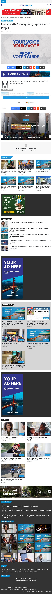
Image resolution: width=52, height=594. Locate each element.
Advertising (34, 591)
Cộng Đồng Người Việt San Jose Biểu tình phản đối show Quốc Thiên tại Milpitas (25, 171)
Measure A (38, 569)
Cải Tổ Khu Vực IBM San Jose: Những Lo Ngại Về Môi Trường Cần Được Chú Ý (43, 95)
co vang (19, 569)
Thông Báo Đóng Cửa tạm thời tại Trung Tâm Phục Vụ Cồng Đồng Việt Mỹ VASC (43, 187)
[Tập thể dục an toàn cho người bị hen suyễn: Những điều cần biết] (26, 548)
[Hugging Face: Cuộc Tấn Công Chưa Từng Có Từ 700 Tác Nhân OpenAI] (43, 528)
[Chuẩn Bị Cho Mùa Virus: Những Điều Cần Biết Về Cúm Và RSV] (43, 557)
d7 (28, 569)
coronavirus (14, 569)
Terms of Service (40, 591)
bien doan (3, 569)
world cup (35, 571)
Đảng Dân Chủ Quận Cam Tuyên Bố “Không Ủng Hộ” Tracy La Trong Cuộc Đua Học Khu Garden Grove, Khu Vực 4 (37, 323)
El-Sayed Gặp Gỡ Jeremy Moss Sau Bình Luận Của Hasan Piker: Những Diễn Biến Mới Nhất (25, 1)
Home (3, 17)
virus (31, 571)
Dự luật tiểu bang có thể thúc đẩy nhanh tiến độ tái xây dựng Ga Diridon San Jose (25, 187)
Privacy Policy (48, 591)
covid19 (24, 569)
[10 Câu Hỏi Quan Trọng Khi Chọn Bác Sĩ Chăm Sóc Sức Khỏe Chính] (4, 224)
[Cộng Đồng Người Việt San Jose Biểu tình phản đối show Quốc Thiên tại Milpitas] (26, 164)
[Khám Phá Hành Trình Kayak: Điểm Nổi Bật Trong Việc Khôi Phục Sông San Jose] (43, 548)
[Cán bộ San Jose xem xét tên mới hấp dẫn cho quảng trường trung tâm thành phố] (26, 528)
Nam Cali (43, 569)
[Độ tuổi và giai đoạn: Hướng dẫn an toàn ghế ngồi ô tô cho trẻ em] (9, 538)
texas (20, 571)
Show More (25, 97)
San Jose (3, 571)
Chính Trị (3, 20)
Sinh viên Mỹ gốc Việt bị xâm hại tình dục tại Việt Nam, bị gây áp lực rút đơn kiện (8, 171)
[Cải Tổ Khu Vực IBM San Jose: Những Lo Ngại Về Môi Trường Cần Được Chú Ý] (30, 94)
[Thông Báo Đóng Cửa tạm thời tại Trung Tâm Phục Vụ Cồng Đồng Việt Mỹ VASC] (43, 180)
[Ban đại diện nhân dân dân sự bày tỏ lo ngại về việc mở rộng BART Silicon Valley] (8, 180)
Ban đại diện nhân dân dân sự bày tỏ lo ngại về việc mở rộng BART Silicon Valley (8, 187)
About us (29, 591)
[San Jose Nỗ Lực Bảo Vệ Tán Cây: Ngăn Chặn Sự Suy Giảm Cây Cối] (43, 164)
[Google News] (29, 102)
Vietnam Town (25, 571)
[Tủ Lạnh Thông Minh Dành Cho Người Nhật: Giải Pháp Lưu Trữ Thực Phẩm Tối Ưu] (9, 548)
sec (8, 571)
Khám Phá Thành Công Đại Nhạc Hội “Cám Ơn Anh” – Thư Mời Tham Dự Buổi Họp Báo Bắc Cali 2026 (17, 95)
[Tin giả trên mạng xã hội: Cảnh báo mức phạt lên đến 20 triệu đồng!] (26, 557)
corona (8, 569)
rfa (47, 569)
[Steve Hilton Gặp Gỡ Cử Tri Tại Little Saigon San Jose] (9, 557)
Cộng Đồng (7, 17)
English (32, 569)
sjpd (11, 571)
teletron (15, 571)
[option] (26, 126)
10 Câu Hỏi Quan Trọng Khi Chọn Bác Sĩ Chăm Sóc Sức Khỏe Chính (27, 222)
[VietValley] (26, 5)
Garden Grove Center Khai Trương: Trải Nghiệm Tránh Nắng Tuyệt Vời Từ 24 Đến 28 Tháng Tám (26, 126)
